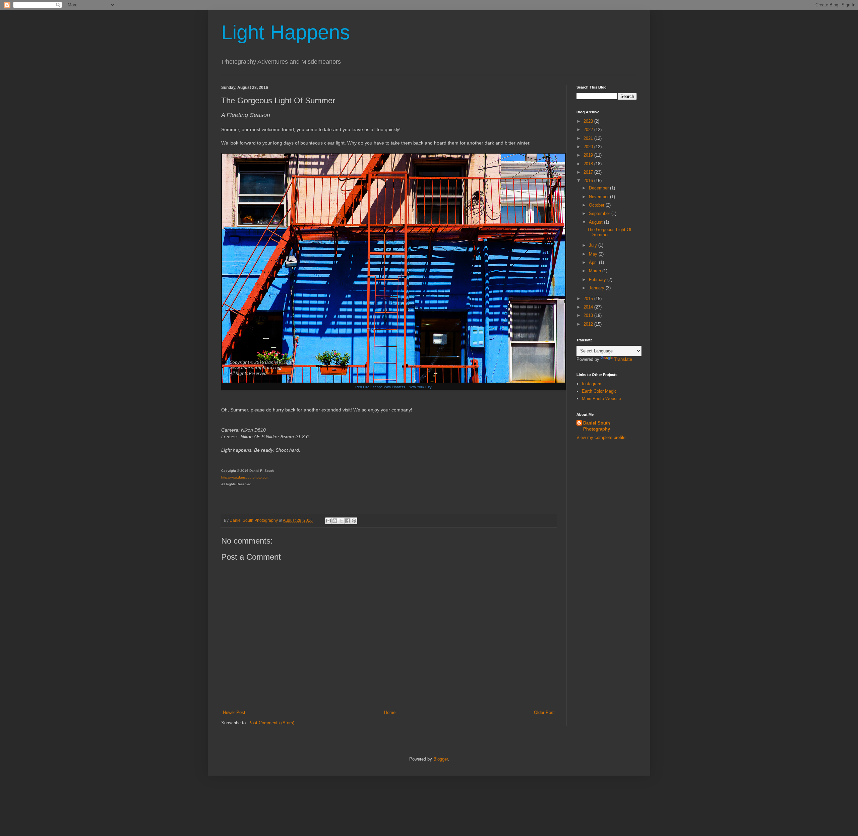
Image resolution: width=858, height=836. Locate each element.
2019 (589, 155)
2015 (589, 298)
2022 (589, 129)
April (594, 262)
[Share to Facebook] (347, 520)
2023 (589, 121)
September (600, 213)
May (594, 254)
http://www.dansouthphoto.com (245, 477)
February (598, 279)
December (599, 187)
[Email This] (328, 520)
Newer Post (234, 712)
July (593, 245)
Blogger (440, 759)
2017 (589, 172)
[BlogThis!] (334, 520)
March (595, 270)
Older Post (544, 712)
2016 (589, 180)
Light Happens (285, 32)
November (599, 196)
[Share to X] (341, 520)
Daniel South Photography (596, 426)
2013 (589, 315)
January (597, 287)
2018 (589, 163)
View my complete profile (600, 437)
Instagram (591, 383)
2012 (589, 324)
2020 (589, 146)
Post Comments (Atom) (271, 722)
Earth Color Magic (599, 391)
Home (389, 712)
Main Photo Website (601, 398)
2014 (589, 307)
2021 (589, 138)
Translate (623, 359)
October (597, 205)
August (596, 222)
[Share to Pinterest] (354, 520)
